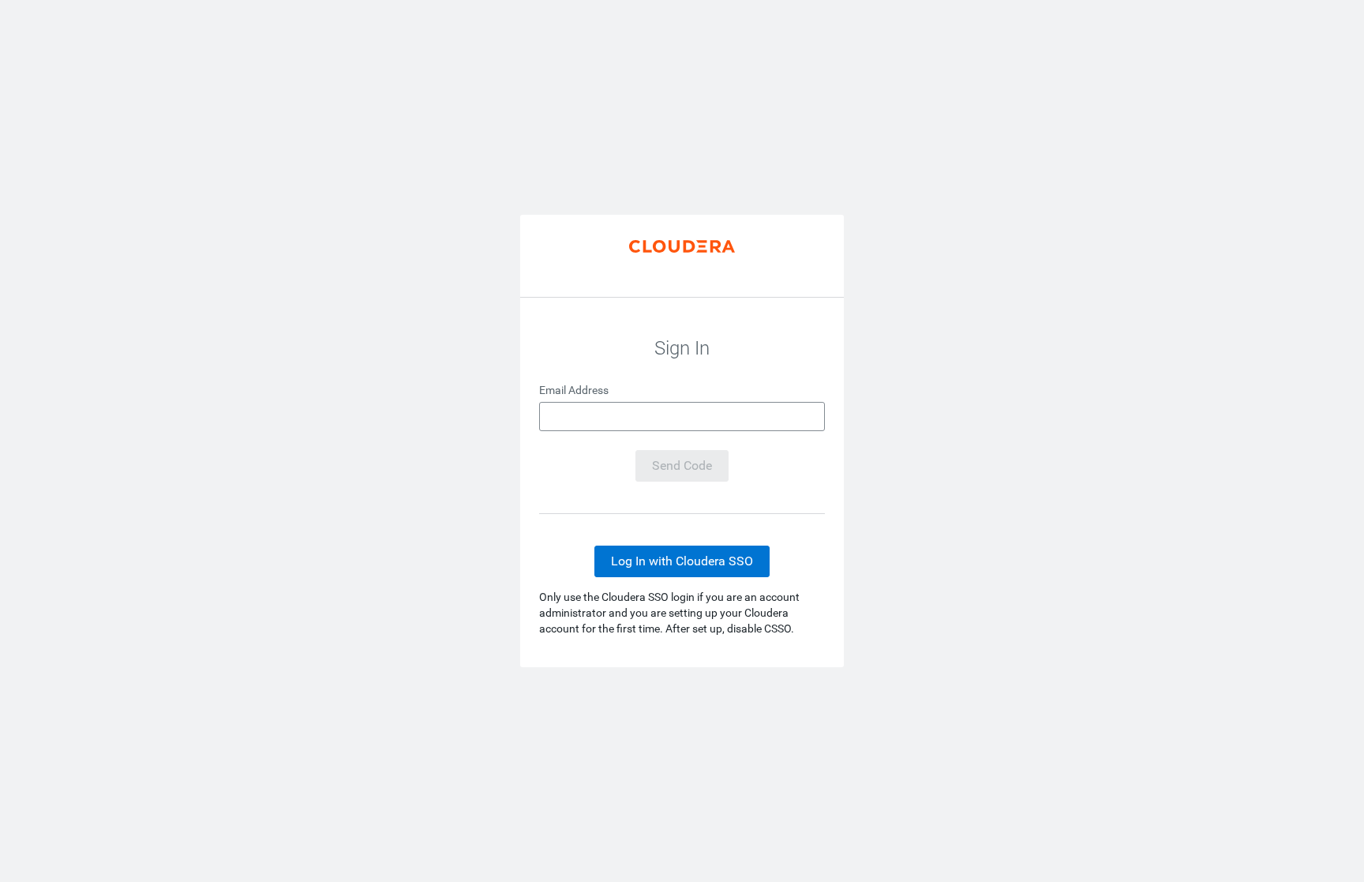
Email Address (574, 390)
